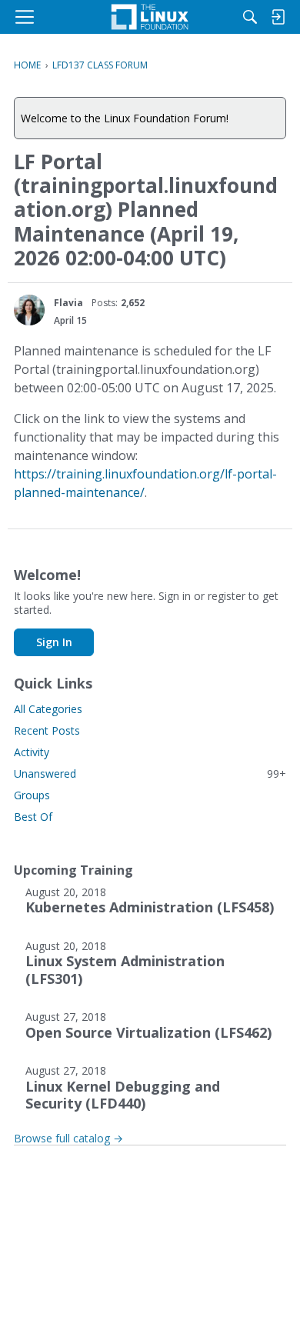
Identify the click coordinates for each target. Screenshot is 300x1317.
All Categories (48, 709)
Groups (32, 795)
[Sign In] (278, 17)
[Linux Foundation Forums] (150, 17)
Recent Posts (47, 730)
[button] (29, 310)
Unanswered (150, 773)
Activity (31, 752)
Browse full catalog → (68, 1138)
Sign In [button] (54, 642)
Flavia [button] (68, 302)
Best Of (33, 816)
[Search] (250, 17)
